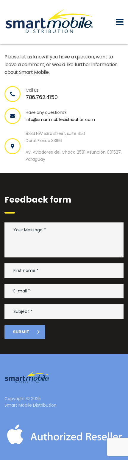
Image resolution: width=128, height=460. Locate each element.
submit (21, 332)
